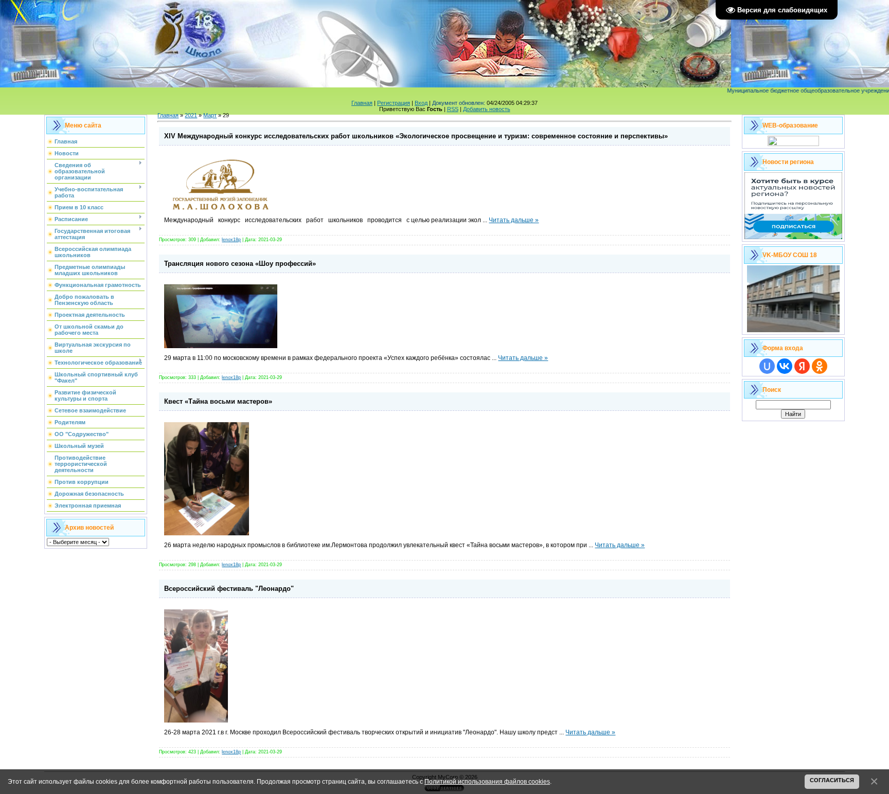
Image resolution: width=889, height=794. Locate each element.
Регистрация (393, 103)
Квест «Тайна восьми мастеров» (218, 401)
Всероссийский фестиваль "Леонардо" (229, 588)
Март (210, 115)
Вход (421, 103)
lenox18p (231, 239)
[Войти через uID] (767, 366)
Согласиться (832, 780)
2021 (191, 115)
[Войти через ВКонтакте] (784, 366)
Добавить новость (486, 109)
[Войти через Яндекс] (802, 366)
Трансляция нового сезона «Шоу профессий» (240, 263)
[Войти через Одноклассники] (819, 366)
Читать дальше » (514, 220)
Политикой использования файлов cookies (487, 781)
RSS (452, 109)
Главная (361, 103)
